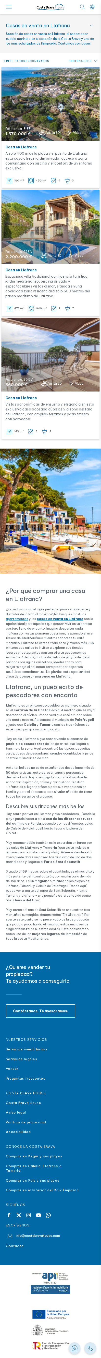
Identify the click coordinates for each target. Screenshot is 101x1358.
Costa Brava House (23, 1103)
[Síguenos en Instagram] (28, 1215)
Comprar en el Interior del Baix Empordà (43, 1190)
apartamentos (17, 619)
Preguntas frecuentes (25, 1078)
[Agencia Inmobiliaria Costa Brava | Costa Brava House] (50, 7)
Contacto (15, 1246)
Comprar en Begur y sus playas (34, 1156)
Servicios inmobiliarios (27, 1049)
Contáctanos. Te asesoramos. (40, 1011)
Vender (12, 1069)
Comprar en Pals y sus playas (32, 1180)
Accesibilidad (18, 1132)
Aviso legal (16, 1112)
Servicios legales (21, 1059)
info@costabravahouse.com (38, 1235)
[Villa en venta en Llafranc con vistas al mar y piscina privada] (50, 227)
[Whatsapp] (48, 1215)
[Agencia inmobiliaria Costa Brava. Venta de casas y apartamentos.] (90, 1348)
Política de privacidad (26, 1122)
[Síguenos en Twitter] (19, 1215)
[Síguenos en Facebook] (9, 1215)
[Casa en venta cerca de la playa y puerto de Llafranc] (50, 104)
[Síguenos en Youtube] (38, 1215)
